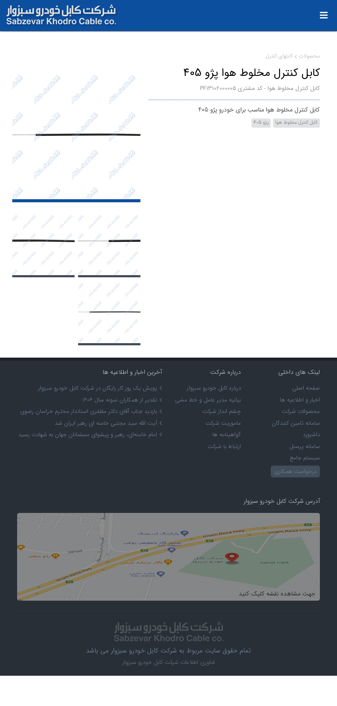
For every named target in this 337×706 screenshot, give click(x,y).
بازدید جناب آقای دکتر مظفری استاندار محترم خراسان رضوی (88, 411)
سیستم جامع (305, 457)
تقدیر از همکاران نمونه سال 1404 (119, 400)
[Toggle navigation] (323, 15)
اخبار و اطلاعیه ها (300, 400)
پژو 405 (261, 122)
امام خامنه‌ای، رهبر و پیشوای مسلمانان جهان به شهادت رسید (87, 434)
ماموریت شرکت (223, 423)
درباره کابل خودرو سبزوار (214, 388)
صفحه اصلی (306, 388)
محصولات (309, 56)
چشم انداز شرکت (221, 411)
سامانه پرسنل (304, 446)
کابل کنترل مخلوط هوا (296, 122)
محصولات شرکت (301, 411)
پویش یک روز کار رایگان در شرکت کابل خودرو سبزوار (97, 388)
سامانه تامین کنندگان (296, 423)
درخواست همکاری (295, 471)
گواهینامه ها (226, 434)
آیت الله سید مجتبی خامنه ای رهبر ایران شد (106, 423)
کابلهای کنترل (279, 56)
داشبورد (311, 434)
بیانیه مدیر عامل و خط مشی (208, 400)
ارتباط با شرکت (224, 446)
